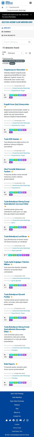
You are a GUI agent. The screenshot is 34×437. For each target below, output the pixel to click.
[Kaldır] (23, 61)
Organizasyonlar (14, 7)
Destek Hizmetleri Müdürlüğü (16, 10)
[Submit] (29, 42)
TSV (15, 95)
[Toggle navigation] (30, 3)
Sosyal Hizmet (16, 90)
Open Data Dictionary (17, 401)
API (11, 97)
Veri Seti (6, 28)
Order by (4, 53)
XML (24, 95)
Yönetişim (15, 350)
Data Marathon (17, 397)
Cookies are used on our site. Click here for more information (15, 16)
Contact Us (17, 416)
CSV (11, 95)
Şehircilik (19, 250)
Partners (17, 405)
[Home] (6, 7)
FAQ (17, 409)
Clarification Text (17, 431)
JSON (19, 95)
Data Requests (9, 35)
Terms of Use (17, 428)
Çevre (13, 222)
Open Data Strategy (17, 393)
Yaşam (23, 90)
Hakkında (7, 32)
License (17, 424)
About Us (17, 412)
